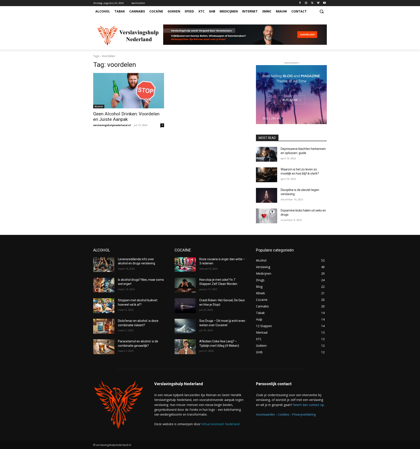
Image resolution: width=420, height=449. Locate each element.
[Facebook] (300, 3)
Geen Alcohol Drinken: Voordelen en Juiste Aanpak (126, 116)
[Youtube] (324, 3)
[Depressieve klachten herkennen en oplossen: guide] (266, 154)
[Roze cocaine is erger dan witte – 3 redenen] (185, 264)
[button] (321, 11)
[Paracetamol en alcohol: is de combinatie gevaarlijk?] (103, 346)
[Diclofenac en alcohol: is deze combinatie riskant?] (103, 326)
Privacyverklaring (304, 414)
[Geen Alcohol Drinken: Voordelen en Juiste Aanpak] (128, 90)
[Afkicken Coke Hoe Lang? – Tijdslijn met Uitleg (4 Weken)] (185, 346)
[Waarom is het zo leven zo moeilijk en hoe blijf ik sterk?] (266, 174)
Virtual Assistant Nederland (220, 424)
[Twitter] (312, 3)
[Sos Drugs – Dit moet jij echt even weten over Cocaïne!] (185, 326)
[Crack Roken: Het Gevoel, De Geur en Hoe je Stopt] (185, 305)
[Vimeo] (318, 3)
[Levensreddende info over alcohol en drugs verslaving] (103, 264)
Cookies (283, 414)
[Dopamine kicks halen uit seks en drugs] (266, 215)
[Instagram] (306, 3)
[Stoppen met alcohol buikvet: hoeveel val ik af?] (103, 305)
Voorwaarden (265, 414)
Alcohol (98, 106)
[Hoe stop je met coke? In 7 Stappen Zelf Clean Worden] (185, 285)
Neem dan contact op (308, 405)
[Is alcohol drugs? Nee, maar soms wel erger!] (103, 285)
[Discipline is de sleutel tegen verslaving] (266, 195)
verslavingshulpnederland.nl (112, 125)
